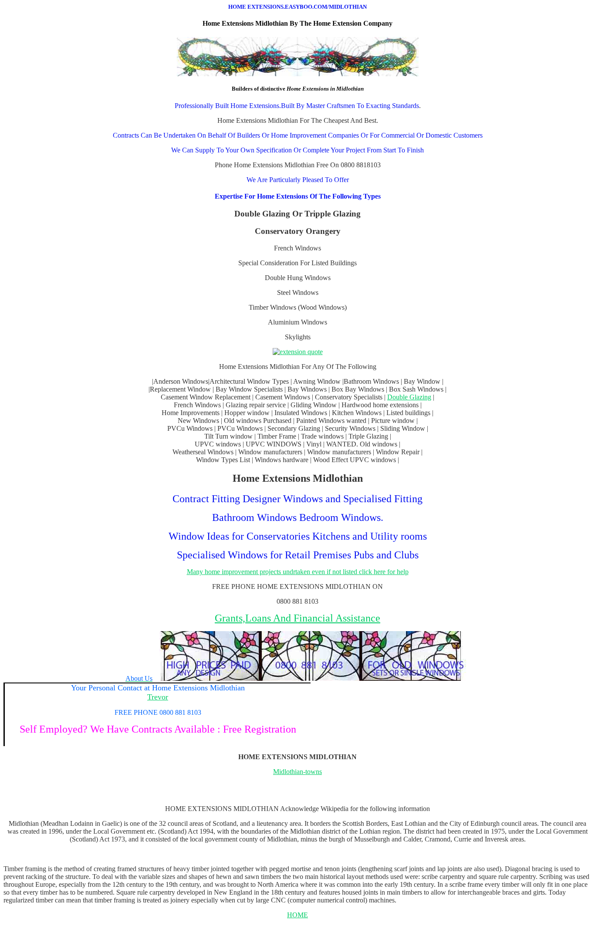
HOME (297, 915)
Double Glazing (409, 397)
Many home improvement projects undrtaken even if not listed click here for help (298, 571)
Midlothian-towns (297, 771)
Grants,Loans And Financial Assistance (297, 618)
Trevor (157, 697)
